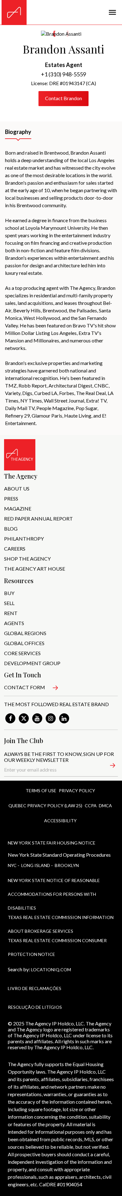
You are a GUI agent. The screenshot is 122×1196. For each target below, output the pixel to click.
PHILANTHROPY (24, 539)
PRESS (11, 498)
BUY (9, 593)
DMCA (105, 805)
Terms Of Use (41, 790)
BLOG (11, 528)
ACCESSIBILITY (60, 820)
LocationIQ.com (51, 969)
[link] (10, 718)
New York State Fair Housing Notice (51, 842)
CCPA (91, 805)
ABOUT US (16, 488)
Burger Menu (112, 12)
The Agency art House (34, 569)
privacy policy (77, 790)
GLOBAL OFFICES (24, 643)
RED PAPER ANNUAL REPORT (38, 518)
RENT (11, 613)
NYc (12, 865)
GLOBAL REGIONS (25, 633)
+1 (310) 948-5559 (63, 74)
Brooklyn (67, 865)
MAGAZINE (17, 508)
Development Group (32, 663)
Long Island (35, 865)
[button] (108, 766)
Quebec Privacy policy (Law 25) (45, 805)
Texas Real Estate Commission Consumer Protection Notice (57, 943)
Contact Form (24, 687)
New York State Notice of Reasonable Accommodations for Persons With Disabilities (54, 883)
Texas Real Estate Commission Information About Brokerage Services (61, 920)
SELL (9, 603)
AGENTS (14, 623)
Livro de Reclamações (34, 988)
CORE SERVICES (22, 653)
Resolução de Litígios (35, 1007)
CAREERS (14, 549)
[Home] (14, 12)
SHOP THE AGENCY (27, 559)
